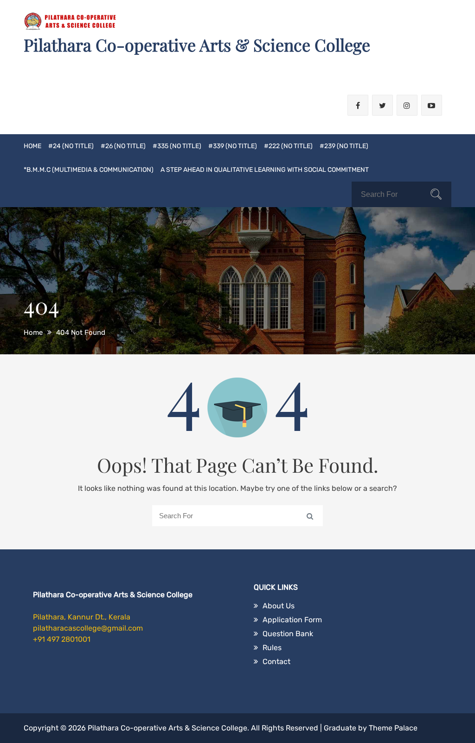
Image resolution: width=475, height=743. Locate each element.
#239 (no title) (344, 146)
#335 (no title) (177, 146)
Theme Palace (393, 727)
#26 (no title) (123, 146)
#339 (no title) (232, 146)
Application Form (292, 619)
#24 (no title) (71, 146)
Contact (276, 661)
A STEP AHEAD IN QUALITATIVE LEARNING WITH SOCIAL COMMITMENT (264, 170)
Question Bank (288, 633)
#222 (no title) (288, 146)
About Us (279, 605)
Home (32, 146)
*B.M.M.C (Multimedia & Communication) (89, 170)
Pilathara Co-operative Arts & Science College (197, 44)
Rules (272, 647)
